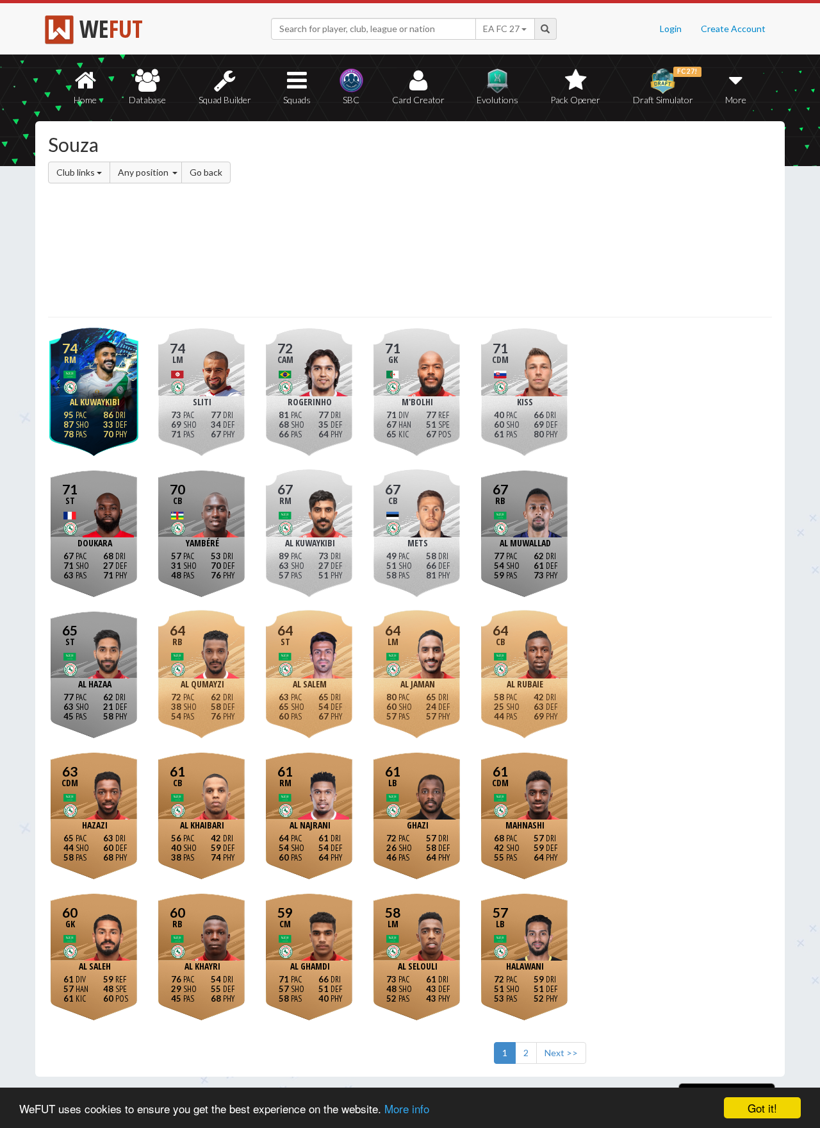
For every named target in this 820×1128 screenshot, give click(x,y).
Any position (144, 172)
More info (406, 1108)
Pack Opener (575, 99)
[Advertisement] (534, 221)
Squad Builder (225, 99)
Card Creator (418, 99)
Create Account (733, 28)
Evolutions (497, 99)
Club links (76, 172)
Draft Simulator (665, 86)
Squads (297, 99)
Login (671, 28)
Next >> (561, 1052)
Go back (206, 172)
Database (147, 99)
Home (85, 99)
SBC (351, 99)
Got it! (762, 1108)
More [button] (735, 99)
